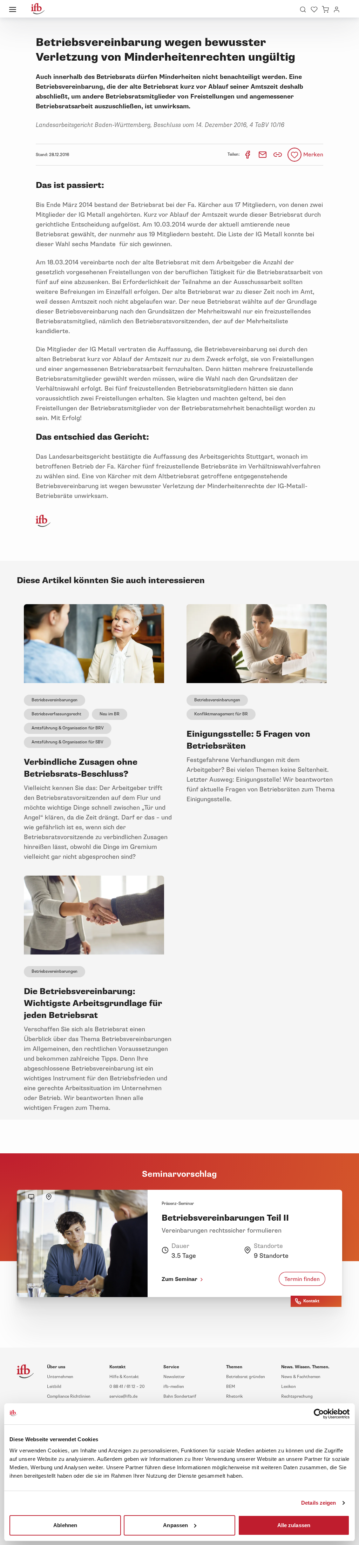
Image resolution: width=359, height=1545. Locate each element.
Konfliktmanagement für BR (221, 714)
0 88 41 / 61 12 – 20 (127, 1386)
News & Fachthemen (300, 1376)
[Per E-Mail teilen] (263, 154)
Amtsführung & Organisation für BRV (68, 728)
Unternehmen (60, 1376)
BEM (230, 1386)
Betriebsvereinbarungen (54, 700)
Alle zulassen (293, 1525)
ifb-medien (173, 1386)
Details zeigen (318, 1503)
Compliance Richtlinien (68, 1396)
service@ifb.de (123, 1396)
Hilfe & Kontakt (124, 1376)
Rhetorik (234, 1396)
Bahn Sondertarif (179, 1396)
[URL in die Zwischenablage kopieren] (277, 154)
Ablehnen (65, 1525)
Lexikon (288, 1386)
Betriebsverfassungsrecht (56, 714)
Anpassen (175, 1525)
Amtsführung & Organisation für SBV (67, 742)
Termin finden (302, 1279)
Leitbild (54, 1386)
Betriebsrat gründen (245, 1376)
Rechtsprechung (297, 1396)
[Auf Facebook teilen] (248, 154)
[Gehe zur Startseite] (37, 8)
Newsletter (174, 1376)
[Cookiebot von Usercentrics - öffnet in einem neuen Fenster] (319, 1414)
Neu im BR (110, 714)
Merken (313, 154)
